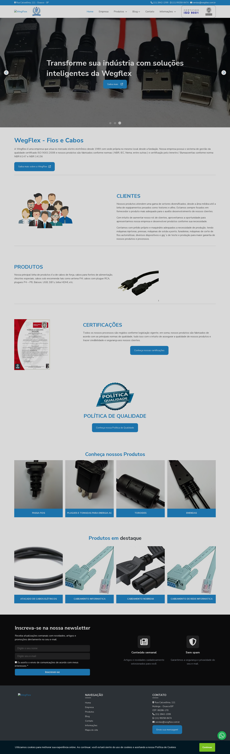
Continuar (207, 747)
